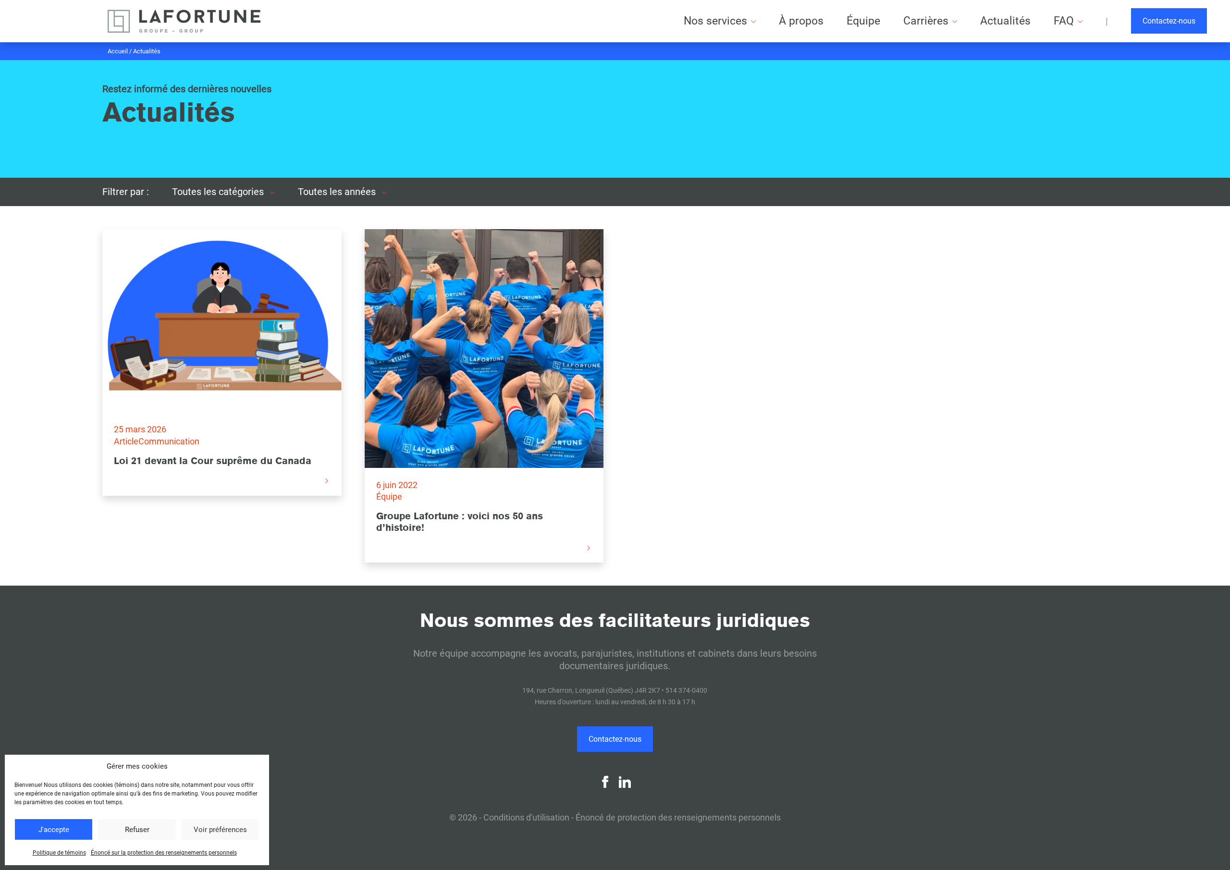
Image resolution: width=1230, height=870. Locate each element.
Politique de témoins (59, 852)
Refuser (137, 829)
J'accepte (53, 829)
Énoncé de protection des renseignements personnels (678, 817)
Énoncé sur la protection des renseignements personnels (164, 852)
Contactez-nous (1169, 20)
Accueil (118, 51)
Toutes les (219, 191)
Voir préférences (220, 829)
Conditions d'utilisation (526, 817)
